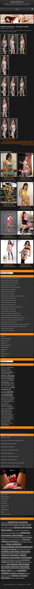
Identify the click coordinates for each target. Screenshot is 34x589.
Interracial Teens (4, 498)
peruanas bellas (17, 560)
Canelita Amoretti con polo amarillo (8, 300)
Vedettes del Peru (5, 347)
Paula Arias (3, 418)
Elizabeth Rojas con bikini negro (8, 291)
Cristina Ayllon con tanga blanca (8, 298)
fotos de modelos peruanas (13, 537)
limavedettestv (30, 142)
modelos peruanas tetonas (21, 553)
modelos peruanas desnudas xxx (8, 553)
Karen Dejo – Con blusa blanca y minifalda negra (12, 319)
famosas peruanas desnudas (7, 142)
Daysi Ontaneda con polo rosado (8, 309)
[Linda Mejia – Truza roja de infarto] (25, 165)
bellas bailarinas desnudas (9, 267)
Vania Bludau (5, 424)
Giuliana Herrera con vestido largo (8, 289)
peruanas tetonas (25, 568)
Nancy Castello (8, 415)
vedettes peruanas (17, 573)
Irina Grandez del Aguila (8, 389)
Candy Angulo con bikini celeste (8, 304)
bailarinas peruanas (25, 179)
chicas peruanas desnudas (22, 141)
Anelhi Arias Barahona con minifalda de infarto (11, 315)
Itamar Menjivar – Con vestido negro (9, 322)
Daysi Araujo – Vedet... (25, 235)
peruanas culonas (14, 562)
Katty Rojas (7, 401)
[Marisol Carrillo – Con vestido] (9, 223)
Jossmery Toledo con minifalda (8, 293)
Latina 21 (3, 336)
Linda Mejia (9, 406)
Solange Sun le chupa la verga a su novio (10, 466)
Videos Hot (19, 435)
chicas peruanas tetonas (17, 530)
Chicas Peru (3, 356)
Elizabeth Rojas (5, 380)
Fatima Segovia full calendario (7, 453)
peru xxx (26, 143)
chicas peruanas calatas (7, 527)
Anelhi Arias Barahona (10, 139)
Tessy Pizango (9, 423)
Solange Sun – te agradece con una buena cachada (12, 462)
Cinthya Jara (9, 370)
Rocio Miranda (9, 418)
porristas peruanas (25, 144)
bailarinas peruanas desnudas (9, 524)
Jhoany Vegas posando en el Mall (8, 302)
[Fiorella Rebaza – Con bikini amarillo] (25, 194)
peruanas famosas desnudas (15, 567)
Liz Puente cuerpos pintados (7, 328)
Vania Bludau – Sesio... (8, 203)
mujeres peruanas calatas (13, 555)
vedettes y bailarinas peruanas (17, 578)
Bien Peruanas (4, 349)
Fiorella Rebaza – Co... (25, 206)
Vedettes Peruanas (5, 340)
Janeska (3, 396)
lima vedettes (17, 142)
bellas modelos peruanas (7, 525)
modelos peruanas (9, 549)
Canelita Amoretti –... (8, 264)
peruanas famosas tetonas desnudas (10, 568)
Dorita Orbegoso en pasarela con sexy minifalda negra (13, 296)
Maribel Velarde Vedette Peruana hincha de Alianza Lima (13, 326)
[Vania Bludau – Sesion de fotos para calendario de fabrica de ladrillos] (9, 192)
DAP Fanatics (4, 503)
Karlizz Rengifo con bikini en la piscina (9, 282)
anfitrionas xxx (4, 522)
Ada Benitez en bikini (5, 437)
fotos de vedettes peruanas (15, 540)
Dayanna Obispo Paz (6, 373)
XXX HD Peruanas (5, 353)
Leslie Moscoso (5, 404)
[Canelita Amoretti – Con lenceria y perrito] (9, 252)
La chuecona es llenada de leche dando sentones (12, 440)
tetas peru (14, 571)
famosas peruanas (15, 533)
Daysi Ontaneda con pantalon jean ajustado (10, 287)
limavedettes (23, 142)
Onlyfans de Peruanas (6, 345)
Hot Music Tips (4, 343)
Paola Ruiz (9, 417)
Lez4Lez (3, 351)
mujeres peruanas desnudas (17, 143)
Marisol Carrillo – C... (8, 235)
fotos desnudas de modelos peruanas (14, 539)
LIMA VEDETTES (17, 2)
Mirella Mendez (8, 413)
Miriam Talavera (5, 414)
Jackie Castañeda (7, 393)
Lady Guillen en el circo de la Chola (9, 285)
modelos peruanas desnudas (15, 551)
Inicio (17, 9)
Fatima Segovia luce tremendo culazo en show (11, 306)
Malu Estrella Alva (4, 408)
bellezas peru (16, 525)
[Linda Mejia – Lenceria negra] (25, 252)
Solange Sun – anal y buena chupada (9, 456)
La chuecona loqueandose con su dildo (9, 450)
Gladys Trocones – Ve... (8, 177)
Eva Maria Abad (9, 383)
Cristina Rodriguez (7, 372)
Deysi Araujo (8, 375)
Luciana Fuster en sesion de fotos (8, 311)
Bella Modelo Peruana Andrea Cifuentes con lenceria (13, 317)
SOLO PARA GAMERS (6, 338)
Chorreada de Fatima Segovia (7, 446)
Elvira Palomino (7, 381)
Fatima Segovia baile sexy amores (8, 443)
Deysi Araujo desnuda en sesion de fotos (10, 278)
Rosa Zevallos (4, 420)
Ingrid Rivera (7, 387)
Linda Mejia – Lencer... (25, 264)
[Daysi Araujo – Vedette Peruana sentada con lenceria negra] (25, 223)
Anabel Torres (4, 367)
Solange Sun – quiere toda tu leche (9, 459)
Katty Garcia (7, 399)
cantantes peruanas (25, 525)
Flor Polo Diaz (5, 385)
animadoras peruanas (11, 141)
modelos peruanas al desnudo (23, 549)
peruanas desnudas (18, 564)
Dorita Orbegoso (7, 378)
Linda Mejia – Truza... (25, 177)
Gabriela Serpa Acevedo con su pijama (9, 280)
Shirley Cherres (5, 422)
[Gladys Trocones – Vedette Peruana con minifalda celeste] (9, 165)
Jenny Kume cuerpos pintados (7, 330)
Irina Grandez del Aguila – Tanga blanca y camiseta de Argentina (15, 324)
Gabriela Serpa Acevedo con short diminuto (10, 313)
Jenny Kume (8, 398)
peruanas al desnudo (7, 560)
